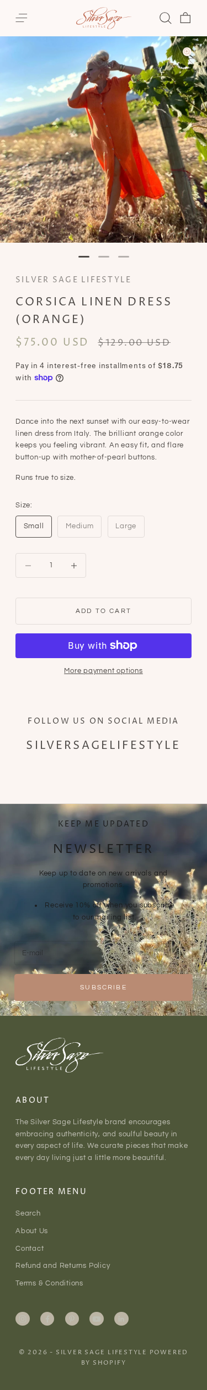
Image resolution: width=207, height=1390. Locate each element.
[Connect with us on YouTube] (96, 1319)
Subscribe (103, 987)
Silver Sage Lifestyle (73, 280)
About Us (31, 1231)
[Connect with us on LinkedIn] (121, 1319)
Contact (29, 1248)
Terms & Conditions (49, 1283)
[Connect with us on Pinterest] (71, 1319)
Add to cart (103, 611)
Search (28, 1213)
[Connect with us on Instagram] (22, 1319)
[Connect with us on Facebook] (47, 1319)
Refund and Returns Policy (62, 1265)
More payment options (103, 671)
